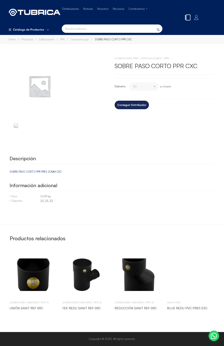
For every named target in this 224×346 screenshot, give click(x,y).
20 (42, 201)
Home (12, 39)
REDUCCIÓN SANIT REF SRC (136, 308)
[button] (214, 336)
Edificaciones (46, 39)
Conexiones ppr (80, 39)
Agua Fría (173, 302)
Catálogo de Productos (28, 29)
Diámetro (120, 86)
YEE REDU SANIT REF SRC (81, 308)
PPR (62, 39)
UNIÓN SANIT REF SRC (26, 308)
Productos (27, 39)
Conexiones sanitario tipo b (29, 302)
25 (46, 201)
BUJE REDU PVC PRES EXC (187, 308)
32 (51, 201)
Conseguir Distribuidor (131, 105)
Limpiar (167, 86)
